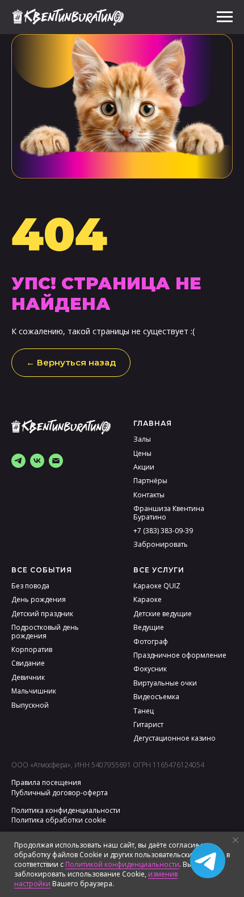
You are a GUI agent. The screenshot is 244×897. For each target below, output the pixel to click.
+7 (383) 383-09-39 (163, 530)
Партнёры (150, 480)
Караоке (147, 599)
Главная (152, 423)
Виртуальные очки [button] (165, 683)
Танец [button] (143, 711)
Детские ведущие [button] (162, 613)
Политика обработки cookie (58, 820)
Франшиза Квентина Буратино (168, 512)
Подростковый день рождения (45, 631)
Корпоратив (31, 649)
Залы (142, 439)
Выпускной (30, 705)
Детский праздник (42, 613)
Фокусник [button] (150, 669)
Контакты (149, 495)
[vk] (37, 461)
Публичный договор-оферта (59, 793)
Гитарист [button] (148, 724)
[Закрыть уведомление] (235, 840)
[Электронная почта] (56, 461)
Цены (142, 453)
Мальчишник (33, 691)
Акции (143, 467)
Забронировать (160, 544)
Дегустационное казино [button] (174, 738)
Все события (41, 570)
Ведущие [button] (148, 627)
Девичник (28, 677)
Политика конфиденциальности (65, 810)
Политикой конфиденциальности (122, 864)
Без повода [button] (30, 586)
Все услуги (158, 570)
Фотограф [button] (150, 641)
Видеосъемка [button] (156, 696)
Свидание (28, 663)
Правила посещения (46, 782)
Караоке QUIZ (156, 586)
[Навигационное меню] (225, 17)
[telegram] (18, 461)
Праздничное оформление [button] (179, 655)
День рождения (38, 599)
